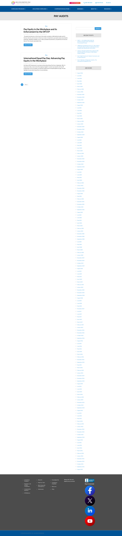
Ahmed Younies (29, 34)
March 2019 (80, 282)
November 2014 (80, 378)
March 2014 (80, 394)
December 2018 (80, 290)
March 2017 (80, 322)
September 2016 (80, 338)
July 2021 (79, 215)
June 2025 (79, 110)
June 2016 (79, 346)
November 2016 (80, 332)
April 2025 (79, 115)
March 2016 (80, 354)
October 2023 (80, 164)
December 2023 (80, 158)
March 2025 (80, 118)
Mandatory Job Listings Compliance (27, 485)
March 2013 (80, 421)
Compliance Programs (18, 9)
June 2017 (79, 314)
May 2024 (79, 145)
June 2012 (79, 445)
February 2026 (80, 89)
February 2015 (80, 370)
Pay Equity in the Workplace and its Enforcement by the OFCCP (40, 30)
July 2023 (79, 172)
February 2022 (80, 199)
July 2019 (79, 271)
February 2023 (80, 182)
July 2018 (79, 300)
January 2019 (80, 287)
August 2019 (80, 268)
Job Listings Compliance (39, 9)
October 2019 (80, 263)
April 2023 (79, 180)
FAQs (53, 489)
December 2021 (80, 201)
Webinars (80, 9)
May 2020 (79, 244)
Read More (28, 45)
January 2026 (80, 91)
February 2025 (80, 121)
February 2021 (80, 228)
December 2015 (80, 359)
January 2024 (80, 156)
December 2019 (80, 257)
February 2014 (80, 397)
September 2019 (80, 265)
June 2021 (79, 217)
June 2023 (79, 174)
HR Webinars (27, 493)
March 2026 (80, 86)
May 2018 (79, 306)
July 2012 (79, 442)
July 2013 (79, 413)
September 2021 (80, 209)
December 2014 (80, 375)
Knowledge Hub (55, 479)
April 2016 (79, 351)
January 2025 (80, 124)
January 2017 (80, 327)
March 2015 (80, 367)
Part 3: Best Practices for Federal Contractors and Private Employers (88, 56)
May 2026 (79, 81)
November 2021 (80, 204)
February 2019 (80, 284)
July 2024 (79, 140)
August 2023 (80, 169)
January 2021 (80, 231)
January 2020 (80, 255)
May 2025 (79, 113)
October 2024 (80, 132)
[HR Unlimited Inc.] (21, 3)
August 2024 (80, 137)
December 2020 (80, 233)
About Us (93, 9)
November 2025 (80, 97)
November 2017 (80, 308)
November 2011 (80, 461)
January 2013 (80, 426)
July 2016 (79, 343)
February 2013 (80, 423)
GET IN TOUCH (75, 3)
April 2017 (79, 319)
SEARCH (98, 28)
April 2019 (79, 279)
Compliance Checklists (54, 483)
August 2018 (80, 298)
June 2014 (79, 389)
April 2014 (79, 391)
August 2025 (80, 105)
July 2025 (79, 107)
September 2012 (80, 437)
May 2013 (79, 418)
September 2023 (80, 166)
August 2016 (80, 340)
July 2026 (79, 75)
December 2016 (80, 330)
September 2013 (80, 407)
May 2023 (79, 177)
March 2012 (80, 450)
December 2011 (80, 458)
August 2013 (80, 410)
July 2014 (79, 386)
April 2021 (79, 223)
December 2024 (80, 126)
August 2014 (80, 383)
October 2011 (80, 464)
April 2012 (79, 448)
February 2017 (80, 324)
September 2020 (80, 239)
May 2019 (79, 276)
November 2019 (80, 260)
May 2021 (79, 220)
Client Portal (100, 2)
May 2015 (79, 365)
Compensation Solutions (62, 9)
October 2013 (80, 405)
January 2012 (80, 456)
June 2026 (79, 78)
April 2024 (79, 148)
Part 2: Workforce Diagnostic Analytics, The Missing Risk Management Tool (87, 60)
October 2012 (80, 434)
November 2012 (80, 431)
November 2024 (80, 129)
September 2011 (80, 466)
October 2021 (80, 207)
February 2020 (80, 252)
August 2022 (80, 193)
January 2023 (80, 185)
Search (109, 2)
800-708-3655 (88, 2)
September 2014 (80, 381)
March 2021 (80, 225)
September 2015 (80, 362)
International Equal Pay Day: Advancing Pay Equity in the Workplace (44, 59)
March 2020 (80, 249)
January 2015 (80, 373)
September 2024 (80, 134)
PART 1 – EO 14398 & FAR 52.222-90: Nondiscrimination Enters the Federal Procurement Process (85, 41)
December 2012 (80, 429)
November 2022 (80, 190)
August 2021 (80, 212)
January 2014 (80, 399)
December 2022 (80, 188)
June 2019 (79, 273)
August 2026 (80, 73)
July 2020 (79, 241)
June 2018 (79, 303)
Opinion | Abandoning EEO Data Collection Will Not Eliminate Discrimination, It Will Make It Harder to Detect (87, 52)
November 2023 (80, 161)
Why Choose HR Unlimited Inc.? (41, 486)
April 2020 (79, 247)
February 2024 (80, 153)
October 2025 (80, 99)
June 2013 (79, 415)
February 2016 (80, 356)
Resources (107, 9)
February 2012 (80, 453)
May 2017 (79, 316)
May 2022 (79, 196)
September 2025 (80, 102)
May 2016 (79, 348)
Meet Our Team (41, 482)
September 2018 (80, 295)
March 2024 (80, 150)
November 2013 (80, 402)
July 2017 (79, 311)
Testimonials (41, 489)
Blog (46, 26)
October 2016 (80, 335)
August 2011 (80, 469)
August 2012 (80, 440)
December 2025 (80, 94)
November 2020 (80, 236)
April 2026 (79, 83)
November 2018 (80, 292)
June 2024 (79, 142)
